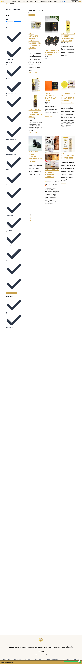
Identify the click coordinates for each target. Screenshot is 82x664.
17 (30, 218)
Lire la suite (63, 183)
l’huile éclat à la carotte (70, 163)
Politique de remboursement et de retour (70, 659)
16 (30, 217)
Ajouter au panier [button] (32, 72)
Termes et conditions (38, 659)
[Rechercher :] (15, 12)
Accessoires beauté (42, 1)
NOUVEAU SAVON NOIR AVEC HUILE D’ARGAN (52, 52)
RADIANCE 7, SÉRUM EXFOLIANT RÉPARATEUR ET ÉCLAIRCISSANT (35, 156)
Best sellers (50, 1)
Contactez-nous (6, 659)
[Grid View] (30, 15)
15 (30, 215)
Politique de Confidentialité (52, 659)
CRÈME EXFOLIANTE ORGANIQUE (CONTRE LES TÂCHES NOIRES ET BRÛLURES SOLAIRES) (35, 41)
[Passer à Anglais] (63, 1)
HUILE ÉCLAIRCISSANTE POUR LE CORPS (68, 155)
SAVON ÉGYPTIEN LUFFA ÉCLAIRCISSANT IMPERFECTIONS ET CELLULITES (68, 98)
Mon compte (27, 659)
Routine (18, 1)
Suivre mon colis (57, 1)
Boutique (14, 1)
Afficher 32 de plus (11, 293)
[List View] (33, 15)
